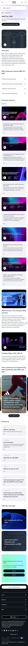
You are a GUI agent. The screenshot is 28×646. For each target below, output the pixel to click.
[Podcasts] (15, 630)
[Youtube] (13, 630)
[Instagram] (8, 630)
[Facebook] (4, 630)
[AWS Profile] (25, 2)
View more (4, 103)
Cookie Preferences (6, 639)
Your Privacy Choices (16, 637)
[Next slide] (18, 415)
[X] (2, 630)
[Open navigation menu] (2, 2)
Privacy (3, 637)
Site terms (8, 637)
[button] (7, 8)
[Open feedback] (26, 323)
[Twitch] (10, 630)
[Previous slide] (9, 415)
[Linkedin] (6, 630)
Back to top (13, 634)
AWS (3, 12)
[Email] (17, 630)
